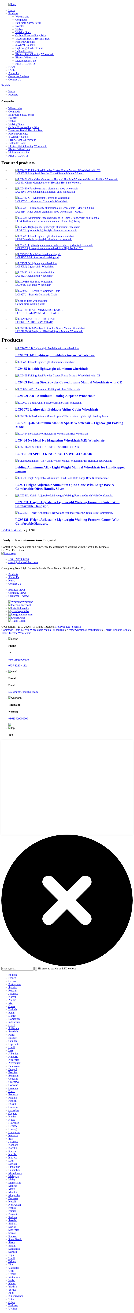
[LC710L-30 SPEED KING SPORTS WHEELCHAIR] (47, 447)
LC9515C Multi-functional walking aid (37, 257)
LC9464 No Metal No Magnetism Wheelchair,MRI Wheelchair (60, 440)
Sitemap (76, 626)
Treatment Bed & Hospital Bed (32, 38)
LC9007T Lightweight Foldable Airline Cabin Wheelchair (56, 409)
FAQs (11, 70)
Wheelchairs (22, 16)
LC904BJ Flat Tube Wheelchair (33, 284)
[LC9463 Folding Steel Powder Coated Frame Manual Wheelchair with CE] (57, 375)
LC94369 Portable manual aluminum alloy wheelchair (45, 191)
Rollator (19, 25)
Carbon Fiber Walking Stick (30, 35)
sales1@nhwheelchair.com (23, 562)
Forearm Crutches (25, 41)
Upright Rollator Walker (117, 629)
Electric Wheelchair (26, 57)
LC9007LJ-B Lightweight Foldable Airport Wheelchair (55, 355)
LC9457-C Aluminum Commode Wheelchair (41, 201)
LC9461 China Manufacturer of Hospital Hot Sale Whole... (48, 182)
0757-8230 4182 (17, 665)
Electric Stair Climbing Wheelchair (34, 54)
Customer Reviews (18, 76)
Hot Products (62, 626)
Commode (21, 19)
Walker (19, 29)
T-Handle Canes (24, 51)
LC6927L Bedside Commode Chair (36, 294)
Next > (14, 530)
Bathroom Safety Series (28, 22)
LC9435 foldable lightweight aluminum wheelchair (43, 239)
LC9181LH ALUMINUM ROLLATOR (38, 313)
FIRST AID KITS (25, 63)
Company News (17, 592)
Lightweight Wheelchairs (29, 48)
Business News (16, 589)
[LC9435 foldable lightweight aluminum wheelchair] (45, 362)
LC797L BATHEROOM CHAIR (34, 322)
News (11, 66)
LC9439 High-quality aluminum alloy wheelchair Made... (49, 211)
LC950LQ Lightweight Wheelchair (34, 266)
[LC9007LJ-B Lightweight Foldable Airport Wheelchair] (47, 348)
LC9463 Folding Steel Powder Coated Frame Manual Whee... (49, 173)
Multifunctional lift (25, 60)
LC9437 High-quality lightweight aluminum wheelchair (46, 230)
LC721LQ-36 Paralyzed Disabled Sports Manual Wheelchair (49, 331)
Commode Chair (10, 629)
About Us (13, 73)
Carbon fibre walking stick (30, 303)
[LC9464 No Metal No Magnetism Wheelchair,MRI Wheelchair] (51, 433)
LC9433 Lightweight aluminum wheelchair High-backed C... (49, 248)
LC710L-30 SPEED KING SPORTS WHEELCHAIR (53, 454)
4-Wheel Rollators (25, 44)
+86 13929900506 (18, 559)
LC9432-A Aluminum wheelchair (34, 275)
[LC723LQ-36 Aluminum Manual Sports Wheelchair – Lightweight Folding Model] (62, 416)
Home (11, 10)
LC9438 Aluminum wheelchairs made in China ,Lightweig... (48, 221)
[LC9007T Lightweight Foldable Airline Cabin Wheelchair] (48, 402)
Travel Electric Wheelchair (16, 632)
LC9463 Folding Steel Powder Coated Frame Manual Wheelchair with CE (68, 382)
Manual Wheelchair (54, 629)
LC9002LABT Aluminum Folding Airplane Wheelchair (55, 396)
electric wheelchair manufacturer (84, 629)
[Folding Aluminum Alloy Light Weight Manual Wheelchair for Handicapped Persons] (63, 460)
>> (20, 530)
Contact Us (14, 79)
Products (13, 13)
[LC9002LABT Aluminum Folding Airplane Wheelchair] (47, 389)
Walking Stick (23, 32)
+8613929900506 (18, 718)
